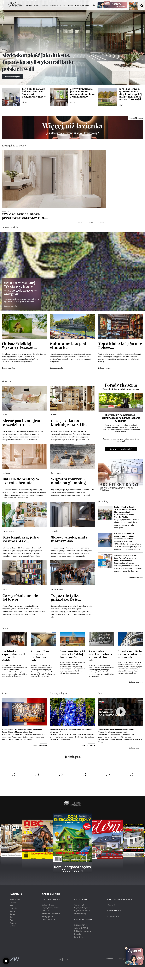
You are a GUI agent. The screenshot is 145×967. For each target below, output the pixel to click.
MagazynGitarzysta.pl (82, 908)
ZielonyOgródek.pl (48, 917)
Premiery (28, 5)
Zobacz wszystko (10, 306)
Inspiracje (13, 908)
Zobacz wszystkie (136, 578)
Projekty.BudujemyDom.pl (51, 908)
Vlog (100, 693)
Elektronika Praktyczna (82, 931)
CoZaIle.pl (45, 911)
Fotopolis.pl (110, 905)
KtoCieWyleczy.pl (112, 916)
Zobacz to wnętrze (12, 77)
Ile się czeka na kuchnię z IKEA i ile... (70, 423)
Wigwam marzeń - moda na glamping (68, 481)
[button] (79, 222)
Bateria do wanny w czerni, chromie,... (20, 481)
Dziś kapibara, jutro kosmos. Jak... (20, 539)
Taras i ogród (56, 473)
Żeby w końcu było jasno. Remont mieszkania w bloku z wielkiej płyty (82, 93)
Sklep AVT (110, 959)
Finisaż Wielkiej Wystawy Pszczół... (19, 345)
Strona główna (15, 899)
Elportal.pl (77, 934)
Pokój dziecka (8, 531)
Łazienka (6, 473)
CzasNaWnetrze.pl (48, 920)
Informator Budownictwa (51, 914)
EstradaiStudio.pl (80, 914)
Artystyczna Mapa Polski (85, 5)
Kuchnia (54, 415)
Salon (4, 415)
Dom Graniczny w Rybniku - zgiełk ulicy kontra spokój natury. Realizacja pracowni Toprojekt (130, 94)
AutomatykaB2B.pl (81, 928)
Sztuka (5, 693)
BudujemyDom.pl (48, 905)
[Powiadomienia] (6, 961)
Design (70, 5)
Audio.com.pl (79, 905)
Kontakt (12, 926)
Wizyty (36, 5)
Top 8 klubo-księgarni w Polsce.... (120, 345)
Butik (11, 917)
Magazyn (13, 923)
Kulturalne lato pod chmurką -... (68, 345)
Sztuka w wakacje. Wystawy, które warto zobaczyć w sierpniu (21, 288)
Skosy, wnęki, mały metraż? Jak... (69, 539)
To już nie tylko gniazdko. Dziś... (66, 597)
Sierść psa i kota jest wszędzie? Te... (21, 423)
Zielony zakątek (58, 693)
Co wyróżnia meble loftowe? (20, 597)
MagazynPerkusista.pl (82, 911)
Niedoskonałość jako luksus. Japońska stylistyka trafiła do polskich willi (37, 62)
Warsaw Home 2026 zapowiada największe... (24, 216)
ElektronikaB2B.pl (80, 925)
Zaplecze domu (57, 589)
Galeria (12, 911)
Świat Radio (78, 937)
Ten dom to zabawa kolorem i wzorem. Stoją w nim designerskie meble (34, 93)
